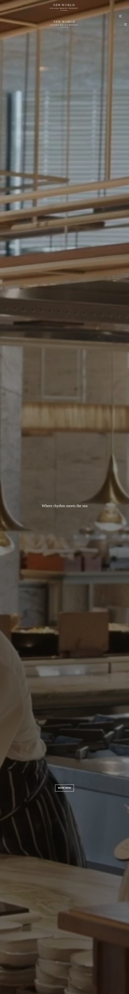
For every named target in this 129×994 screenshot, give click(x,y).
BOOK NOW (64, 788)
